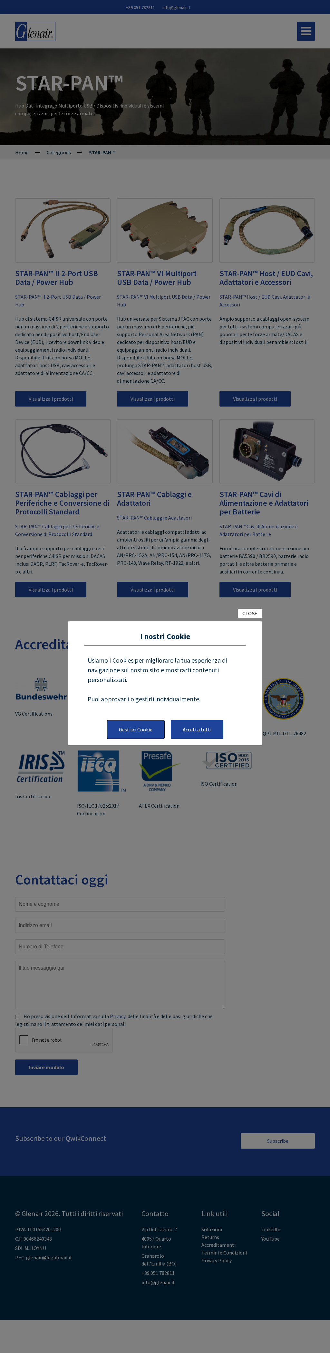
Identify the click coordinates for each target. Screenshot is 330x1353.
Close (249, 613)
